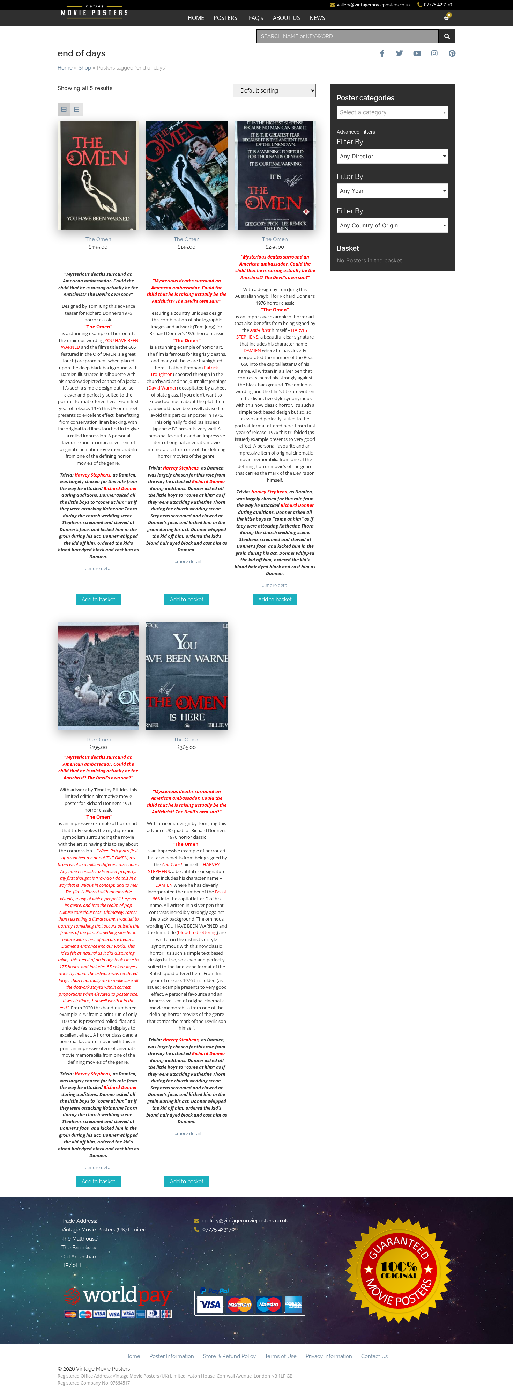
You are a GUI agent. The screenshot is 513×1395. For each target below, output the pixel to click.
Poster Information (171, 1356)
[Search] (447, 36)
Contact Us (374, 1356)
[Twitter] (399, 53)
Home (65, 68)
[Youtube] (417, 53)
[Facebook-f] (382, 53)
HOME (196, 18)
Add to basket (98, 599)
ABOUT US (286, 18)
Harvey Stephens (92, 475)
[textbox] (392, 112)
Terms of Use (281, 1356)
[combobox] (347, 36)
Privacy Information (329, 1356)
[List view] (76, 109)
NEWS (317, 18)
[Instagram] (434, 53)
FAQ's (256, 18)
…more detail (98, 568)
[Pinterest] (451, 53)
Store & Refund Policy (229, 1356)
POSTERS (225, 18)
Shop (85, 68)
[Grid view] (64, 109)
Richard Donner (120, 488)
